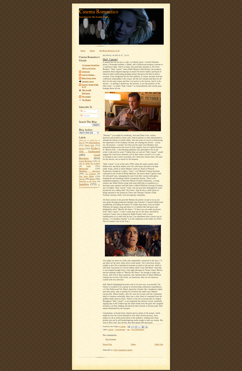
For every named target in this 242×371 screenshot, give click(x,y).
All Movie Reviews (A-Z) (109, 51)
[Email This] (132, 327)
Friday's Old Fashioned (89, 150)
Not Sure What (86, 176)
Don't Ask (89, 145)
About (92, 51)
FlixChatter (86, 93)
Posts (84, 111)
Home (83, 51)
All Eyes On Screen (89, 68)
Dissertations (94, 142)
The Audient (86, 97)
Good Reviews (120, 329)
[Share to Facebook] (143, 327)
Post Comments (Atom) (123, 350)
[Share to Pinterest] (146, 327)
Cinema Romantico (98, 11)
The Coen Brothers (137, 329)
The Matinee (86, 100)
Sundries (84, 184)
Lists (89, 166)
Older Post (159, 344)
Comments (86, 116)
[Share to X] (139, 327)
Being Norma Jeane (89, 78)
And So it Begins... (88, 75)
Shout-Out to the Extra (87, 181)
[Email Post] (128, 326)
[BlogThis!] (136, 327)
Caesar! (111, 329)
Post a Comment (111, 339)
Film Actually (86, 90)
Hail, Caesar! (110, 59)
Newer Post (107, 344)
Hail (128, 329)
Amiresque (86, 72)
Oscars (82, 179)
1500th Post (93, 140)
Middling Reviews (89, 171)
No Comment (90, 174)
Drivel (81, 148)
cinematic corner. (88, 82)
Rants (92, 179)
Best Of (81, 143)
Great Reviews (85, 161)
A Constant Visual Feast (90, 65)
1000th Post (82, 140)
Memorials (83, 168)
